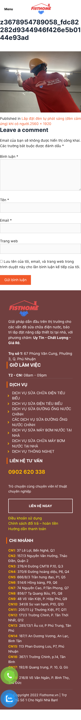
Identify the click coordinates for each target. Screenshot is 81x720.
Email (6, 220)
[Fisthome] (41, 9)
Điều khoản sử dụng (25, 518)
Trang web (9, 241)
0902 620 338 (26, 472)
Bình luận (9, 156)
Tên (4, 200)
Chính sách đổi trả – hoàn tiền (33, 523)
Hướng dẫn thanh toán (27, 529)
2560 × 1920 (40, 124)
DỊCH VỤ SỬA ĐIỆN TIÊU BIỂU (37, 404)
